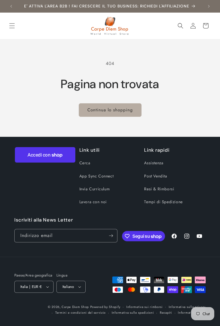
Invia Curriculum (94, 189)
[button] (12, 25)
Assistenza (153, 163)
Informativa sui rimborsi (144, 307)
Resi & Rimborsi (159, 189)
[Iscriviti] (111, 235)
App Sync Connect (96, 176)
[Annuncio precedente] (11, 6)
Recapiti (166, 312)
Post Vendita (155, 176)
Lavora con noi (93, 202)
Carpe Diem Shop (75, 307)
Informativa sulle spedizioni (133, 312)
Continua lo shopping (110, 110)
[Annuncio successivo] (209, 6)
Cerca (85, 163)
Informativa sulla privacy (187, 307)
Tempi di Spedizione (163, 202)
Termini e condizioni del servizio (80, 312)
